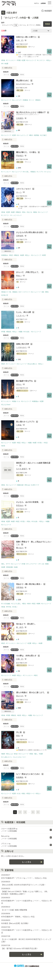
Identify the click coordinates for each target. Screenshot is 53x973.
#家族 (35, 212)
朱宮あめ (19, 505)
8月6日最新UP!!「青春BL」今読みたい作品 (18, 917)
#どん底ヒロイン (6, 757)
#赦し (36, 754)
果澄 (18, 736)
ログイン (36, 3)
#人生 (19, 793)
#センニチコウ (17, 100)
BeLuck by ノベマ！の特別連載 (9, 837)
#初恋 (11, 255)
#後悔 (38, 603)
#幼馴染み (4, 255)
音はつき (19, 696)
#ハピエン (47, 172)
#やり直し (26, 172)
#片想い (40, 443)
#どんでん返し (16, 603)
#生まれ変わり (32, 364)
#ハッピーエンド (16, 215)
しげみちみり (21, 347)
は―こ (18, 192)
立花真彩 (19, 118)
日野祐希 (19, 236)
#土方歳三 (43, 135)
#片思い (15, 607)
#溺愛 (41, 754)
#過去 (24, 603)
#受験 (47, 564)
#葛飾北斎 (20, 485)
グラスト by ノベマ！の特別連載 (9, 845)
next (38, 812)
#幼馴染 (25, 100)
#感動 (20, 332)
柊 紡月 (19, 627)
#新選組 (36, 135)
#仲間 (44, 255)
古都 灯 (19, 40)
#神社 (47, 292)
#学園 (19, 60)
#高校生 (38, 100)
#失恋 (46, 443)
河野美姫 (19, 587)
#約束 (16, 754)
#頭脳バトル (16, 401)
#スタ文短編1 (5, 603)
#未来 (29, 603)
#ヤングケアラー (32, 564)
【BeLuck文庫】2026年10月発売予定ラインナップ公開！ (23, 885)
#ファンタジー (11, 60)
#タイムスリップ (22, 135)
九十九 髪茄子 (21, 469)
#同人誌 (27, 485)
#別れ (24, 212)
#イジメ (31, 100)
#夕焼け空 (4, 295)
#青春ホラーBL (6, 292)
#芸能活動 (9, 567)
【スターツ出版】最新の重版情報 (14, 910)
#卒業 (23, 564)
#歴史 (3, 485)
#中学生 (8, 607)
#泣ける (29, 212)
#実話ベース (30, 793)
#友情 (3, 446)
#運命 (31, 754)
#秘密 (3, 754)
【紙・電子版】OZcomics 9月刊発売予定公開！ (19, 948)
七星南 (18, 425)
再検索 (47, 24)
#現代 (3, 364)
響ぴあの (19, 548)
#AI (2, 63)
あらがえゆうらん (23, 84)
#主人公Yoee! (5, 404)
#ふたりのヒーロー (19, 757)
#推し (3, 564)
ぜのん (18, 384)
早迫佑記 (19, 156)
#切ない (49, 60)
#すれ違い (26, 332)
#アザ (8, 564)
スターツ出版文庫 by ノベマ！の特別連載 (9, 830)
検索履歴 (48, 11)
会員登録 (43, 3)
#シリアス (40, 172)
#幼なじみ (9, 754)
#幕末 (31, 135)
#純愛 (6, 63)
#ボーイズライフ (24, 292)
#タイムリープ (31, 60)
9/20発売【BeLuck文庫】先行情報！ (15, 923)
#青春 (3, 60)
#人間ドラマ (35, 485)
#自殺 (16, 567)
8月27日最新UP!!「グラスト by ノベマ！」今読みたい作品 (24, 878)
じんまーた (20, 315)
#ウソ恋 (41, 564)
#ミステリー (41, 60)
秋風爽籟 (19, 777)
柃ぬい (18, 276)
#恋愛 (23, 60)
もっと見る (26, 862)
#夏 (43, 292)
